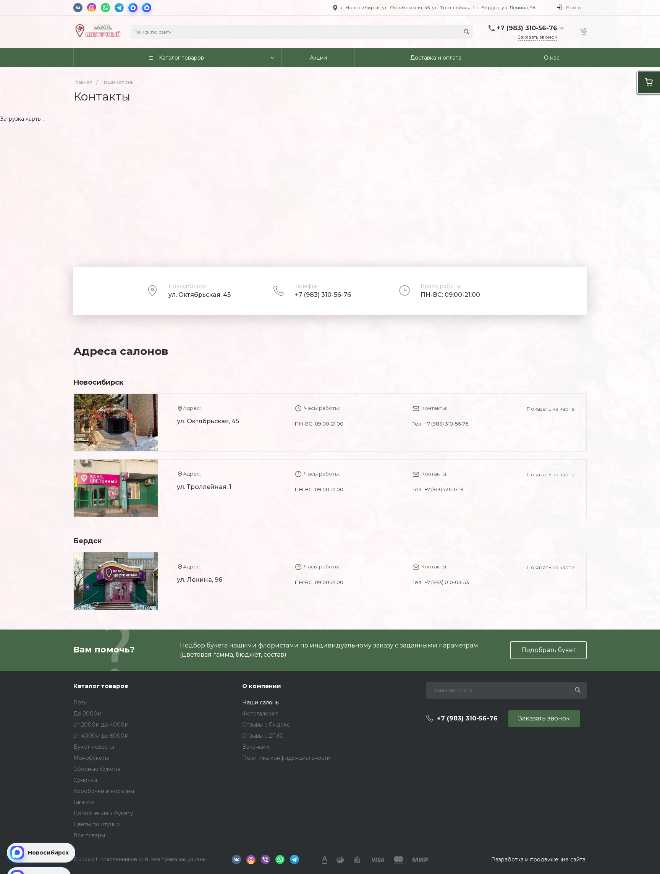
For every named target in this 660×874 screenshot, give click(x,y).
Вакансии (255, 746)
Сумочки (85, 780)
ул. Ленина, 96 (199, 579)
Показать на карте (551, 409)
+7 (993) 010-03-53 (447, 582)
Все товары (89, 835)
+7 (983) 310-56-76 (322, 294)
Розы (80, 702)
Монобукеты (91, 757)
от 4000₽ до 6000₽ (100, 735)
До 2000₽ (87, 713)
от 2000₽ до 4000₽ (100, 724)
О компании (261, 685)
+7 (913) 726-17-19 (444, 489)
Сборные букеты (96, 769)
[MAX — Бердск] (146, 7)
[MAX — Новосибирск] (133, 7)
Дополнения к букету (103, 813)
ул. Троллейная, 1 (204, 486)
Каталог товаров (100, 685)
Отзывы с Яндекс (266, 724)
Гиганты (83, 802)
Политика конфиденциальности (286, 757)
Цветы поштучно (96, 824)
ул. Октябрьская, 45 (208, 421)
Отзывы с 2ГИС (262, 735)
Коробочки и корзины (103, 791)
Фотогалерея (260, 713)
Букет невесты (93, 746)
